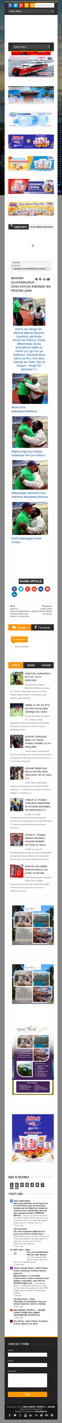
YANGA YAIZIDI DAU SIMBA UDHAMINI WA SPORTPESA (27, 1313)
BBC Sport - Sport (22, 1250)
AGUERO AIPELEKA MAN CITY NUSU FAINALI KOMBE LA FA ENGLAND (38, 741)
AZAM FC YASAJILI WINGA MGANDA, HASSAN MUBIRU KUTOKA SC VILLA (35, 839)
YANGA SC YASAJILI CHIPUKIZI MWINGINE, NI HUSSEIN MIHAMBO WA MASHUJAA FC (38, 804)
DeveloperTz (41, 1411)
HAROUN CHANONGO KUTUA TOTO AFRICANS (38, 677)
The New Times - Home (24, 1299)
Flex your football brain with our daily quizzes (37, 1253)
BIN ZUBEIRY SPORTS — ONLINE (29, 1310)
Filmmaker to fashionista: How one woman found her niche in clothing (30, 1302)
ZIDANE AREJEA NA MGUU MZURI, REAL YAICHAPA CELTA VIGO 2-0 (38, 773)
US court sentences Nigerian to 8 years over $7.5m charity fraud (29, 1232)
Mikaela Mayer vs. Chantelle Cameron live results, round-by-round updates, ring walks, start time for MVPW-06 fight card (31, 1279)
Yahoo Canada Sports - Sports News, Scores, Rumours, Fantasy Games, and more (31, 1271)
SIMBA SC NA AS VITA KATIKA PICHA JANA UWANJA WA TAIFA (37, 708)
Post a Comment (21, 647)
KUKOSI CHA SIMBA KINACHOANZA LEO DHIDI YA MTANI (36, 870)
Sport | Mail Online (22, 1201)
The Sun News (20, 1229)
